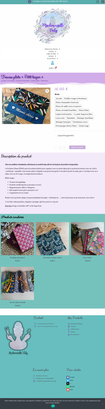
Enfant (51, 56)
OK (53, 406)
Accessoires (51, 58)
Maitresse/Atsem (51, 49)
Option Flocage (66, 136)
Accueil (3, 81)
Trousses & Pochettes (23, 81)
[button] (47, 91)
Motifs (57, 94)
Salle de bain (51, 54)
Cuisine (51, 51)
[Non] (102, 404)
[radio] (59, 98)
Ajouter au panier (77, 147)
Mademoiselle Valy (18, 353)
